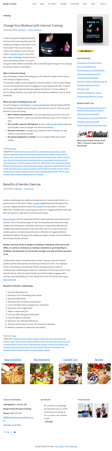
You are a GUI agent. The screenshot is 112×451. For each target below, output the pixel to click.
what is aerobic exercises (25, 171)
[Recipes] (99, 373)
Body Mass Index (83, 89)
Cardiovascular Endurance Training (90, 96)
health (64, 154)
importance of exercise (41, 347)
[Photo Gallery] (86, 404)
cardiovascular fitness (54, 124)
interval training (47, 160)
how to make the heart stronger (35, 344)
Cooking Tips (70, 359)
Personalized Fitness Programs (89, 74)
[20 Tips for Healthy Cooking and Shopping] (70, 373)
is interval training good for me (28, 163)
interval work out (60, 160)
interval (11, 160)
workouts (39, 174)
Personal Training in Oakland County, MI (92, 81)
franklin (58, 154)
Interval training (16, 54)
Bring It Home (9, 3)
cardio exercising (16, 154)
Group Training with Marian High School (92, 125)
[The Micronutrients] (42, 373)
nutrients (39, 206)
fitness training (48, 154)
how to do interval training (46, 157)
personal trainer (9, 350)
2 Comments (29, 189)
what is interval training (19, 174)
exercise (30, 341)
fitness (36, 341)
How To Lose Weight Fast (86, 67)
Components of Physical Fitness (89, 63)
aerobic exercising (46, 151)
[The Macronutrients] (13, 373)
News (14, 149)
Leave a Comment (34, 30)
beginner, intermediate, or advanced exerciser (30, 105)
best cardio (53, 339)
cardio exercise (20, 341)
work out (32, 174)
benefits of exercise (40, 339)
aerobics (57, 151)
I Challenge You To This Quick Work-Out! (92, 118)
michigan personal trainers (33, 166)
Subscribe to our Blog (12, 425)
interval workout (9, 163)
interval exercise (20, 160)
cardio (12, 341)
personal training (29, 168)
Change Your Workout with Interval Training (33, 25)
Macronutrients (12, 359)
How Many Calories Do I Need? (88, 85)
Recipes (99, 359)
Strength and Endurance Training (89, 93)
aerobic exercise (19, 151)
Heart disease (9, 219)
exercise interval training (32, 154)
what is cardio (53, 171)
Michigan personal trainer (13, 166)
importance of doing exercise (21, 347)
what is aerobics (41, 171)
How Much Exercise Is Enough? (88, 114)
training (40, 168)
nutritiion (48, 166)
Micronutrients (42, 359)
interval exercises (33, 160)
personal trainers (15, 168)
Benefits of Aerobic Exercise (22, 184)
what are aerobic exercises (53, 168)
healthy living (8, 157)
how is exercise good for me (56, 341)
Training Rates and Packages (88, 78)
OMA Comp (73, 446)
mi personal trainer (62, 163)
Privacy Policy (59, 446)
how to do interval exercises (24, 157)
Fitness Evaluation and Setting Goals (91, 70)
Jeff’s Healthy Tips (48, 163)
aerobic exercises (32, 151)
